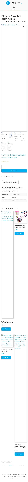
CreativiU (13, 474)
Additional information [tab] (10, 182)
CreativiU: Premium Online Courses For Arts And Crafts (14, 3)
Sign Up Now (14, 170)
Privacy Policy (6, 476)
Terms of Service (14, 476)
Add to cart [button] (5, 329)
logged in (10, 465)
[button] (24, 26)
